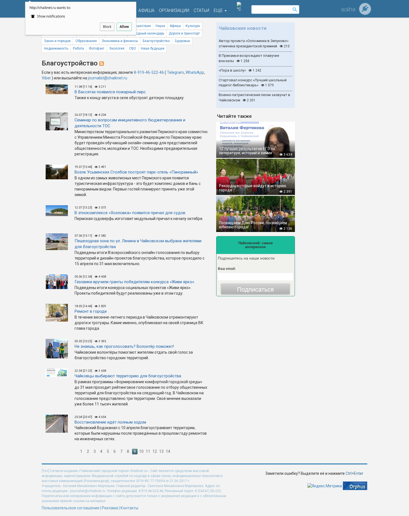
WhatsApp (195, 72)
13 (161, 451)
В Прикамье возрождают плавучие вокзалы (249, 58)
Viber (46, 78)
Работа (78, 48)
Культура (193, 26)
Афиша (175, 26)
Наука (160, 26)
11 (148, 451)
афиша (146, 10)
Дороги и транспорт (184, 33)
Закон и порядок (57, 41)
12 (154, 451)
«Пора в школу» (240, 70)
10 (141, 451)
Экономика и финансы (120, 41)
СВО (132, 48)
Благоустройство (156, 41)
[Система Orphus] (355, 485)
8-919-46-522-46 (149, 72)
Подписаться (255, 289)
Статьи (201, 10)
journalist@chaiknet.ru (107, 78)
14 (168, 451)
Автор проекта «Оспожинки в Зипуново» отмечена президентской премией (254, 43)
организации (174, 10)
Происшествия (139, 26)
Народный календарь (147, 33)
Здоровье (182, 41)
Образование (86, 41)
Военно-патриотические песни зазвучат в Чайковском (254, 97)
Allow (124, 26)
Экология (116, 48)
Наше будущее (152, 48)
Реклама (110, 508)
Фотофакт (96, 48)
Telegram (175, 72)
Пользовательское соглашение (70, 508)
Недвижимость (56, 48)
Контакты (129, 508)
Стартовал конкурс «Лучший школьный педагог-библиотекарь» (253, 82)
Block (107, 26)
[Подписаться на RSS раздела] (101, 63)
